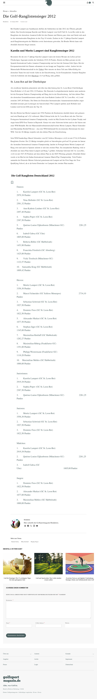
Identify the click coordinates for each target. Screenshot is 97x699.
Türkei (41, 69)
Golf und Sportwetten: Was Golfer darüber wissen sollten (48, 579)
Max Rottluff (25, 542)
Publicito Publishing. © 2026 (16, 689)
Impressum (69, 659)
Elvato (35, 692)
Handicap (35, 75)
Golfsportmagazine (12, 692)
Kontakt (68, 654)
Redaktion (5, 21)
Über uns (6, 654)
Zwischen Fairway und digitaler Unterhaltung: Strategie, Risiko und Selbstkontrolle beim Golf (80, 579)
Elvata (39, 692)
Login (36, 664)
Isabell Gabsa (15, 542)
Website (67, 623)
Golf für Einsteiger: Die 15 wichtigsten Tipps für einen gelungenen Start (17, 579)
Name (8, 623)
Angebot (5, 659)
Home (5, 11)
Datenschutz (69, 664)
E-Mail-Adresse (40, 623)
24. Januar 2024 (14, 21)
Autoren (36, 654)
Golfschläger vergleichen (25, 692)
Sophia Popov (35, 542)
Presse (5, 664)
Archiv (36, 659)
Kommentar (9, 600)
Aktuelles (13, 11)
